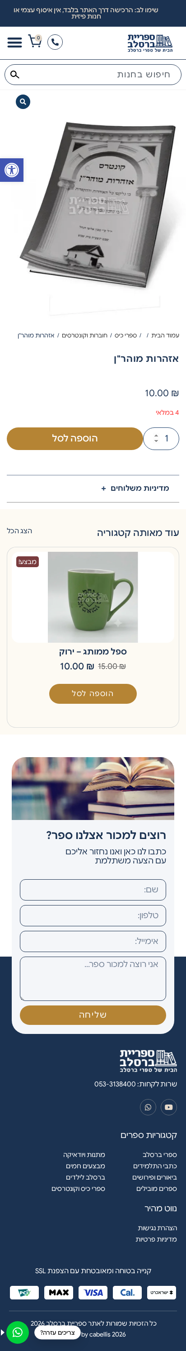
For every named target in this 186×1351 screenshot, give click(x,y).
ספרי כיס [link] (126, 335)
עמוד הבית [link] (165, 335)
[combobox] (93, 74)
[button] (23, 102)
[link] (11, 170)
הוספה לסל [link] (93, 693)
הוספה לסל (75, 438)
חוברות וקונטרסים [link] (84, 335)
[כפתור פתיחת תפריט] (15, 42)
